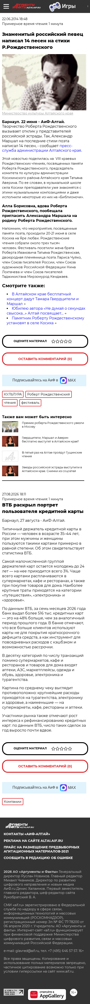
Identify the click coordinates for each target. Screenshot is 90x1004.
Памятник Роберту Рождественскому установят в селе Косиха (45, 320)
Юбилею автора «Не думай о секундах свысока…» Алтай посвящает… (46, 310)
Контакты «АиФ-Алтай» (27, 834)
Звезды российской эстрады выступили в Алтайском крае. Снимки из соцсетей (52, 469)
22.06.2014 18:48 (14, 19)
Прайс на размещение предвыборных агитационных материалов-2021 (41, 849)
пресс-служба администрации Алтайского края (41, 148)
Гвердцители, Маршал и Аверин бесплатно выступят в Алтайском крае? (50, 439)
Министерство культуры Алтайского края (37, 113)
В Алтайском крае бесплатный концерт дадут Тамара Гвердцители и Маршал (43, 299)
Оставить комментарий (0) (45, 359)
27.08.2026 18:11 (14, 494)
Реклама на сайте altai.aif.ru (33, 841)
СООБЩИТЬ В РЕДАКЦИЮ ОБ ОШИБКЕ (38, 858)
